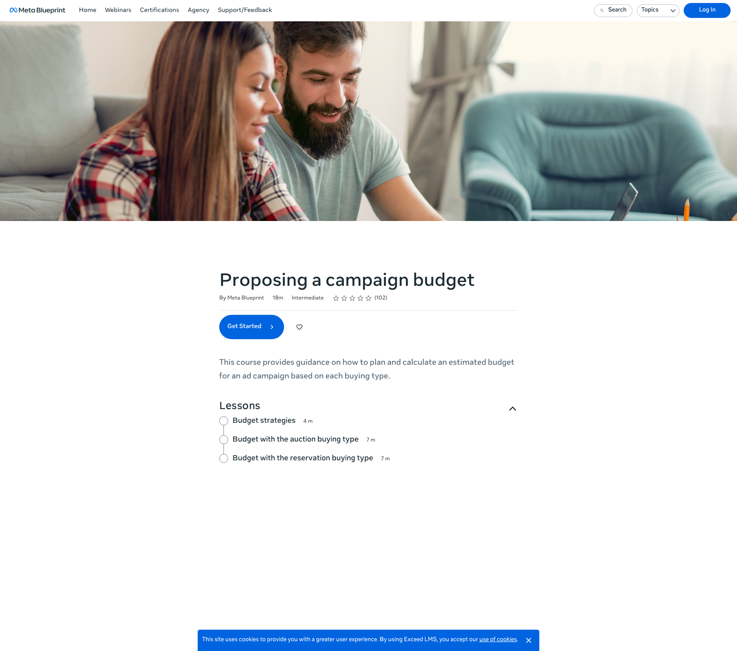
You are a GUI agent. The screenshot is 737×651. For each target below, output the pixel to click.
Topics (650, 10)
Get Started (245, 327)
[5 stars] (369, 298)
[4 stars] (361, 298)
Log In (707, 10)
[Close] (528, 640)
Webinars (118, 11)
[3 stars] (352, 298)
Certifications (159, 11)
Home (87, 11)
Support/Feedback (245, 11)
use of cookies (498, 640)
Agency (198, 11)
